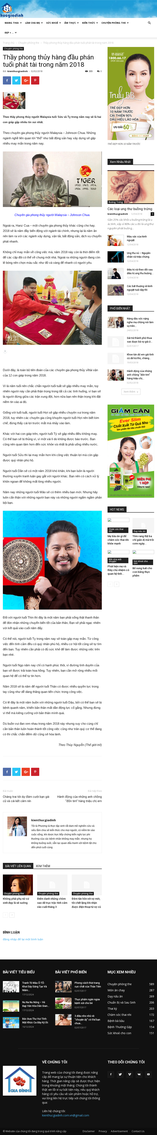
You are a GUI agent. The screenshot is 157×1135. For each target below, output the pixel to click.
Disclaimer (89, 1131)
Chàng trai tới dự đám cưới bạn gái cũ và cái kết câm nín (26, 799)
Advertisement (119, 1131)
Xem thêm (129, 391)
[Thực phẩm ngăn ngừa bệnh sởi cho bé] (63, 1003)
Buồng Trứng (116, 202)
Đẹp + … (9, 32)
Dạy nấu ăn (140, 531)
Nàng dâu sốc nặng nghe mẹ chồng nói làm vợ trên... (140, 322)
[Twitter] (120, 1074)
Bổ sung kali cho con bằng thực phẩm (142, 572)
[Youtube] (148, 1074)
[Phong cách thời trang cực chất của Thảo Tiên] (63, 986)
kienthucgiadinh (17, 71)
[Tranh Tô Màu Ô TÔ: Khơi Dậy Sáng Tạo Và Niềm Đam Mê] (11, 986)
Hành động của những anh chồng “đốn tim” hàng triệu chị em (79, 799)
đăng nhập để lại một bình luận (23, 939)
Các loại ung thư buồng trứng (130, 209)
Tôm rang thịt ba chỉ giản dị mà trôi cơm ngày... (143, 540)
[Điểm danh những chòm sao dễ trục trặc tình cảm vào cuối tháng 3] (52, 885)
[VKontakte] (139, 1074)
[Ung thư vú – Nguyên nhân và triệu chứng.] (116, 257)
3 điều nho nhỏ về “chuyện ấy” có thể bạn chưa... (87, 1020)
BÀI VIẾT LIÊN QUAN (18, 866)
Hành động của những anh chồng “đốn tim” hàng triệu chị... (139, 375)
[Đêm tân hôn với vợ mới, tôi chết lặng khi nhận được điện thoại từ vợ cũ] (87, 885)
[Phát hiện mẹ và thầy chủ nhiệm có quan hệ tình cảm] (118, 556)
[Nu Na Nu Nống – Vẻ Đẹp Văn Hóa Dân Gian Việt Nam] (11, 1006)
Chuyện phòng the (113, 22)
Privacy (103, 1131)
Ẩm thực (70, 22)
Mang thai (12, 22)
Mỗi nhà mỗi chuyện (115, 560)
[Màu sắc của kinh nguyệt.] (116, 240)
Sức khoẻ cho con (141, 562)
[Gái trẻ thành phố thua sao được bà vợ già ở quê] (116, 342)
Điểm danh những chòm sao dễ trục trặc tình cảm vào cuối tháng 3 (52, 902)
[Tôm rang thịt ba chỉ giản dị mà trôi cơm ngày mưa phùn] (143, 525)
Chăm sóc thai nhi (116, 530)
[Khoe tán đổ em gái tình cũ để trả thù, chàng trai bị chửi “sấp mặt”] (116, 358)
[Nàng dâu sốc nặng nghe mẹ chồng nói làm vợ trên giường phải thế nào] (116, 322)
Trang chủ (8, 43)
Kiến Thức (88, 22)
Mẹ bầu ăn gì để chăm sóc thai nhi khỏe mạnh (118, 540)
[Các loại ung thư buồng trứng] (131, 187)
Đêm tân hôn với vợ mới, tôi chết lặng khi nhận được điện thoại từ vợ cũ (86, 902)
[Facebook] (111, 1074)
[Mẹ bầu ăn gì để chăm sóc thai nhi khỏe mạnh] (118, 525)
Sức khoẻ (52, 22)
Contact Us (138, 1131)
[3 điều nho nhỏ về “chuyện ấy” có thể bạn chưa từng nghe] (63, 1019)
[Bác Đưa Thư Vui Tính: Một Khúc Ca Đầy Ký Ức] (11, 1022)
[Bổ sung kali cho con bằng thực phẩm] (143, 557)
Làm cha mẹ (32, 22)
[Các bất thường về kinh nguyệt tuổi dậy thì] (116, 290)
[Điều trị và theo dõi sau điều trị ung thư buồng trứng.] (116, 273)
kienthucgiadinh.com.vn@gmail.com (65, 1115)
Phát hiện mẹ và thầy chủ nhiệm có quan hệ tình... (118, 570)
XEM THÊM (43, 866)
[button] (149, 23)
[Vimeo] (129, 1074)
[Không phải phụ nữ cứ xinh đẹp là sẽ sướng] (18, 885)
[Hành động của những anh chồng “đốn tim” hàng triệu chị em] (116, 375)
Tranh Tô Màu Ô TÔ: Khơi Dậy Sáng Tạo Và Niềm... (34, 986)
